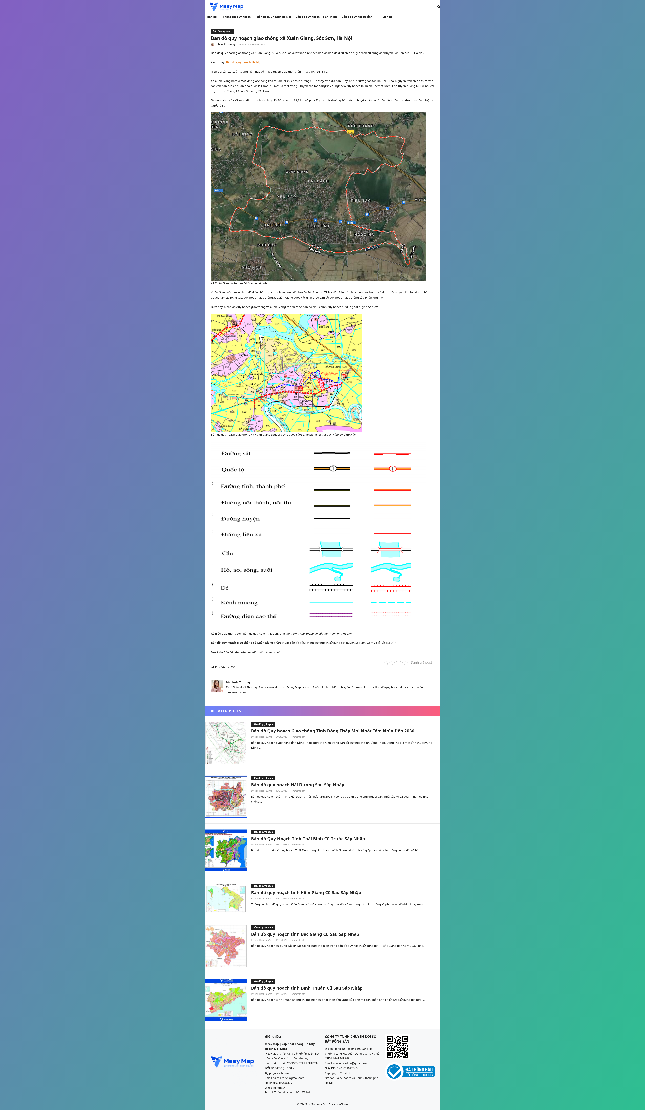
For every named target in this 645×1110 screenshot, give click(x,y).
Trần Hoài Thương (225, 44)
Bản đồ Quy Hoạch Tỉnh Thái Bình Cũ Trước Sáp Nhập (308, 838)
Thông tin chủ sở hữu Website (293, 1092)
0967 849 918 (341, 1058)
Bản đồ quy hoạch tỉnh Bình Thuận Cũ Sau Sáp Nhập (307, 988)
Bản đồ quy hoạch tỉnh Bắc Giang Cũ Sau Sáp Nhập (305, 934)
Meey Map (310, 1104)
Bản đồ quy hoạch (222, 31)
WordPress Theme (326, 1104)
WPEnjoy (343, 1104)
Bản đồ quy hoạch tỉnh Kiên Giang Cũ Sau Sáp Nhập (306, 892)
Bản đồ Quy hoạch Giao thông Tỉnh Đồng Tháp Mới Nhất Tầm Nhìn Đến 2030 (332, 731)
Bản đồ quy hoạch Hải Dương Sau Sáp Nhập (297, 785)
